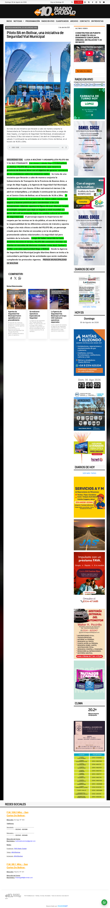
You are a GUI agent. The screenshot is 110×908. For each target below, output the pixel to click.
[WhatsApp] (85, 2)
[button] (72, 2)
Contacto (85, 21)
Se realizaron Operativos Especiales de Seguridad (35, 315)
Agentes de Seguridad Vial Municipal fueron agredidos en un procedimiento (14, 316)
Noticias (18, 21)
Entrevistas (97, 21)
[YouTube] (104, 2)
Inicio (9, 21)
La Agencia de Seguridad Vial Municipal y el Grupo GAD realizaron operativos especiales (58, 317)
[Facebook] (92, 2)
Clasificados (62, 21)
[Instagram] (96, 2)
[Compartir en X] (15, 278)
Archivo (74, 21)
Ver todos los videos (84, 71)
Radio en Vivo (48, 21)
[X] (89, 2)
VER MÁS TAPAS (89, 307)
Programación (33, 21)
